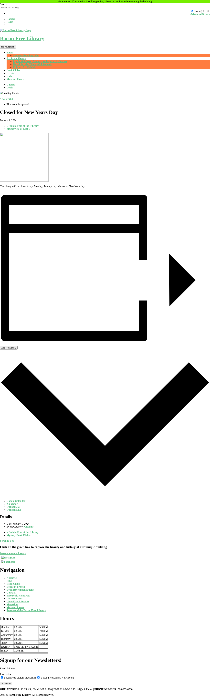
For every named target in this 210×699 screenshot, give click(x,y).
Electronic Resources (18, 595)
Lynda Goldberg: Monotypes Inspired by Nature (40, 61)
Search (3, 4)
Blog (9, 580)
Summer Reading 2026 (26, 55)
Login (10, 21)
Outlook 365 (13, 506)
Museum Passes (15, 79)
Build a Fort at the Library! (23, 125)
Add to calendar (8, 348)
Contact (11, 592)
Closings (28, 526)
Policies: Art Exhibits (24, 67)
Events (10, 73)
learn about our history (13, 553)
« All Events (6, 98)
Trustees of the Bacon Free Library (26, 610)
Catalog (11, 19)
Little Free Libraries (18, 601)
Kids (9, 76)
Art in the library (16, 58)
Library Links (14, 598)
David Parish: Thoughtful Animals (32, 64)
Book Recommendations (20, 589)
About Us (12, 577)
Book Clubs (13, 70)
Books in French (16, 586)
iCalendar (12, 503)
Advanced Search (200, 14)
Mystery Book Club (19, 128)
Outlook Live (14, 509)
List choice (5, 674)
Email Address (7, 668)
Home (10, 52)
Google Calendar (16, 501)
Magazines (12, 604)
